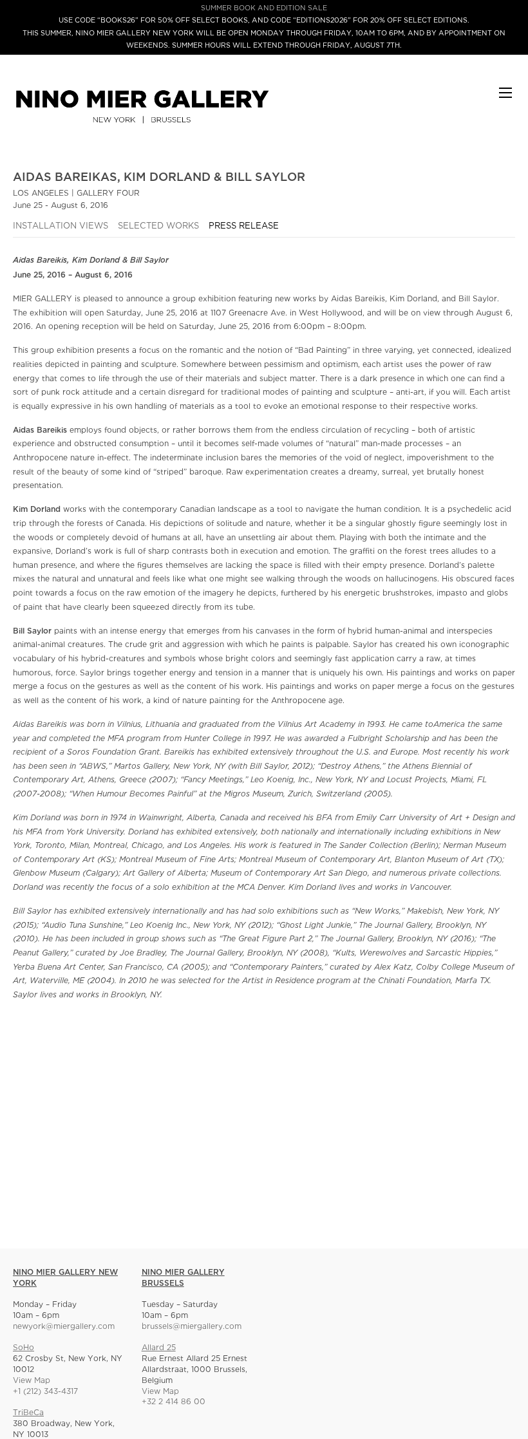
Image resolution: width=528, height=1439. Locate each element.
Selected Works (158, 226)
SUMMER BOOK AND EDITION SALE (264, 8)
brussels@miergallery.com (191, 1326)
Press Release (244, 226)
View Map (31, 1380)
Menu (505, 99)
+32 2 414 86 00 (173, 1402)
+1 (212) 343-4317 (45, 1391)
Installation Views (60, 226)
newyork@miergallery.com (64, 1326)
